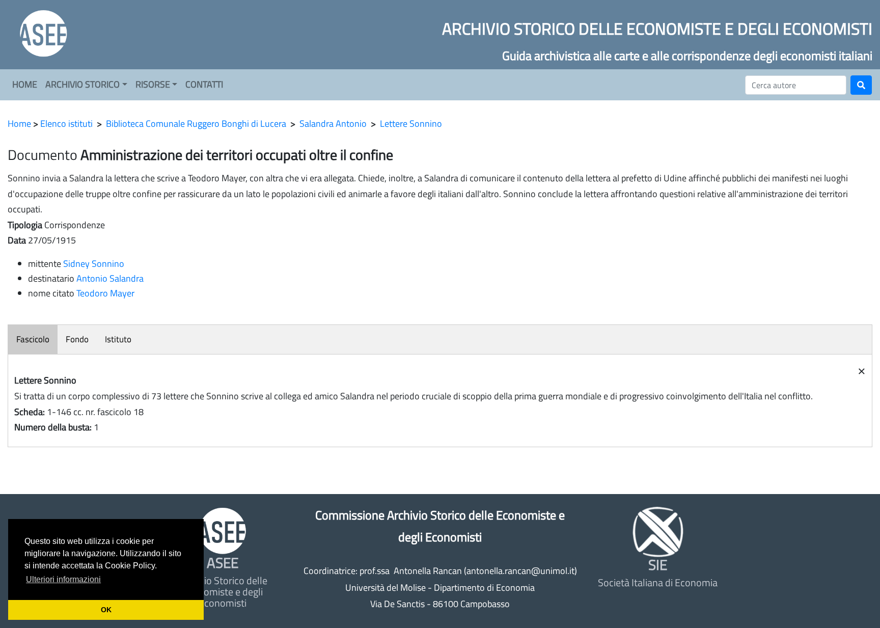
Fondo (77, 339)
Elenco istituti (66, 123)
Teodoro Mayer (105, 293)
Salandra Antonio (333, 123)
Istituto (118, 339)
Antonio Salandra (110, 278)
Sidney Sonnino (93, 263)
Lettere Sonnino (411, 123)
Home (19, 123)
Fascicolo (32, 339)
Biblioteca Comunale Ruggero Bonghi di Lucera (196, 123)
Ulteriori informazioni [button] (63, 579)
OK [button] (106, 610)
